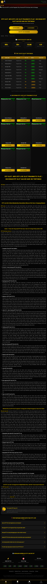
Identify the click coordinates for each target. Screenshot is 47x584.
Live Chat (41, 582)
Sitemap (36, 571)
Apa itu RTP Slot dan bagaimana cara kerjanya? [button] (11, 522)
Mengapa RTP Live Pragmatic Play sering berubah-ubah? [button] (13, 527)
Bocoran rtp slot (4, 411)
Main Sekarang (8, 120)
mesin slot (12, 496)
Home (6, 582)
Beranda (2, 35)
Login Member (30, 27)
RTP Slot (3, 184)
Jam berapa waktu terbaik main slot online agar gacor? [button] (13, 542)
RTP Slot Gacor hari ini (6, 231)
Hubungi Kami (31, 571)
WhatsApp (29, 582)
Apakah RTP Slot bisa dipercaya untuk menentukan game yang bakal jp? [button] (16, 537)
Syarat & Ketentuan (25, 571)
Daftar (18, 582)
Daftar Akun (16, 27)
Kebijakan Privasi (18, 571)
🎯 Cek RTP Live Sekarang (23, 31)
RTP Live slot (5, 486)
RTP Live (6, 35)
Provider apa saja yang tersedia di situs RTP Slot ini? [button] (13, 546)
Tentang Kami (11, 571)
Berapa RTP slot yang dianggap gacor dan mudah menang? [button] (14, 532)
